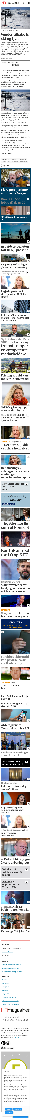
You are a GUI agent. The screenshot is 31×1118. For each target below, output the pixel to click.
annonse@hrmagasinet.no (10, 968)
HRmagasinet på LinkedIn (10, 1001)
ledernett (5, 159)
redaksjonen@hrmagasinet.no (11, 965)
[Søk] (23, 3)
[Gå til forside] (10, 3)
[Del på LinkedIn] (15, 65)
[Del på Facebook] (13, 65)
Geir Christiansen (7, 952)
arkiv (4, 161)
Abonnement (6, 983)
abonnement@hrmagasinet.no (12, 972)
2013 (9, 161)
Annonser (5, 990)
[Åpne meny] (29, 3)
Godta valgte (18, 1109)
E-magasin (5, 987)
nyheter (14, 159)
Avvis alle (9, 1109)
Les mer (16, 1037)
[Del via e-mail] (18, 65)
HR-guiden (5, 994)
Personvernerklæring (9, 997)
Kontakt (4, 980)
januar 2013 (23, 159)
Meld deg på (8, 504)
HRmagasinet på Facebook (10, 1004)
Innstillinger (9, 1112)
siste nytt (23, 161)
